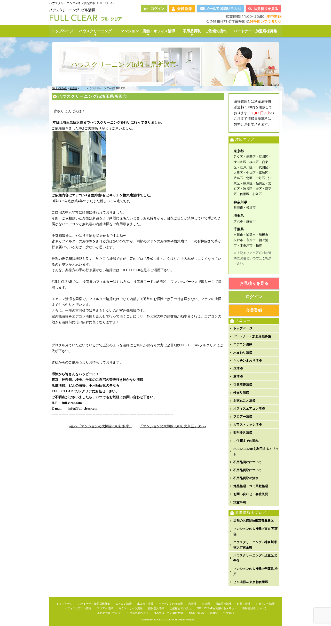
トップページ (242, 328)
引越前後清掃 (242, 384)
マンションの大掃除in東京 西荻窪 (255, 531)
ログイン (254, 296)
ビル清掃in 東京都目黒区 (250, 582)
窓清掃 (238, 376)
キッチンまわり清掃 (247, 360)
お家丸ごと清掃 (244, 400)
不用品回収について (247, 462)
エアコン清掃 (242, 344)
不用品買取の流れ (246, 478)
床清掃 (238, 368)
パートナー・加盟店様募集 (252, 336)
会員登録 (254, 310)
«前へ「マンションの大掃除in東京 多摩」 (100, 426)
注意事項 (239, 502)
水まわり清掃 (242, 352)
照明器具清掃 (242, 432)
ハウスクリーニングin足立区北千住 (255, 558)
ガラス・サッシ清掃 (247, 424)
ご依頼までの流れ (246, 441)
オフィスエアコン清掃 (249, 408)
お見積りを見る (254, 283)
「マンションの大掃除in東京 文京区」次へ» (173, 426)
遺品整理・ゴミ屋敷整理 (250, 486)
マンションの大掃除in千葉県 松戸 (255, 571)
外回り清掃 (241, 392)
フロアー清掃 (242, 416)
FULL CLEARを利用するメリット (255, 451)
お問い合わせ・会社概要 (250, 494)
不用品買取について (247, 470)
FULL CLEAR (166, 619)
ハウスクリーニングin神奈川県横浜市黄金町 (255, 544)
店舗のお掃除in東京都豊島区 (253, 520)
